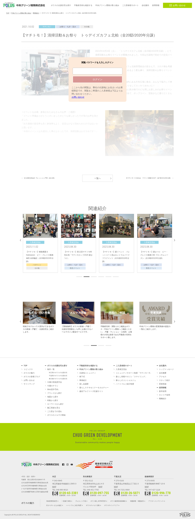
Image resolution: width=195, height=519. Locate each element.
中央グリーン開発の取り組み (91, 369)
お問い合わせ (179, 5)
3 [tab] (94, 276)
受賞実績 (162, 384)
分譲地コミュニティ (87, 373)
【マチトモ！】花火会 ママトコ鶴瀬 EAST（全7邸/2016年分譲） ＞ (150, 178)
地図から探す (52, 397)
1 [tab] (79, 276)
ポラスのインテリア (111, 505)
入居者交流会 (121, 369)
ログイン (97, 79)
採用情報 (162, 388)
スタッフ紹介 (164, 380)
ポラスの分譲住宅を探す (57, 366)
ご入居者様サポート (124, 366)
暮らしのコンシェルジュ (126, 380)
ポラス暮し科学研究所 (98, 501)
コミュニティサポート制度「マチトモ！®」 (134, 373)
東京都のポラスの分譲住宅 (58, 379)
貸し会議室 (84, 384)
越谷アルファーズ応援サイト (91, 391)
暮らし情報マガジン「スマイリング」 (131, 377)
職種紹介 (162, 399)
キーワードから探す (55, 404)
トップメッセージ (166, 369)
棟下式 (82, 377)
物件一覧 (51, 369)
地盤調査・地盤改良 (137, 501)
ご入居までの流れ (54, 411)
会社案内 (162, 366)
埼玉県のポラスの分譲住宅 (58, 372)
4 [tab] (101, 276)
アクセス (162, 377)
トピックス (28, 369)
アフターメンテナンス (156, 501)
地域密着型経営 (51, 501)
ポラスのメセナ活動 (93, 505)
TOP (25, 366)
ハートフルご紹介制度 (125, 384)
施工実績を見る (53, 408)
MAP (54, 487)
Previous (20, 240)
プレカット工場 (80, 501)
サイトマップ (29, 384)
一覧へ (97, 178)
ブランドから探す (54, 393)
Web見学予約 (52, 389)
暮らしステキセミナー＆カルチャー (94, 388)
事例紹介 (83, 380)
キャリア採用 (164, 395)
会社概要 (162, 373)
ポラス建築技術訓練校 (118, 501)
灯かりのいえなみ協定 (54, 505)
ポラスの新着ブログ (32, 377)
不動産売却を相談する (88, 366)
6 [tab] (116, 276)
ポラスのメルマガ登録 (56, 415)
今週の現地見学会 (54, 382)
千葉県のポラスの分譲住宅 (58, 375)
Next (174, 240)
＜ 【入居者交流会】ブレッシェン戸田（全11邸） (38, 178)
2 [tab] (86, 276)
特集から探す (52, 400)
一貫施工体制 (66, 501)
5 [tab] (108, 276)
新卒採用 (162, 391)
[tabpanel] (40, 243)
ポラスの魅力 (29, 373)
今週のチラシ (52, 386)
